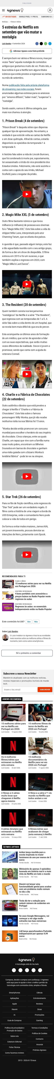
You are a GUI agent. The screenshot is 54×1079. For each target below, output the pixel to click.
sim (29, 622)
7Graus (33, 1060)
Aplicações (14, 998)
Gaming (39, 1020)
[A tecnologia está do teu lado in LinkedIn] (40, 970)
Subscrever (45, 690)
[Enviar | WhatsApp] (45, 43)
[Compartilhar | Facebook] (37, 43)
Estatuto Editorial (14, 1042)
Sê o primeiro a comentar (28, 653)
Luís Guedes (6, 44)
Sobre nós (14, 1036)
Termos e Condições (39, 1028)
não (36, 622)
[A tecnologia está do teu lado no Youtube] (27, 970)
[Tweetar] (41, 43)
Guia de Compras (14, 1020)
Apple (14, 1004)
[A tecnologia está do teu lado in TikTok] (34, 970)
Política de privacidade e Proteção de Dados (14, 1029)
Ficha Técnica (14, 1047)
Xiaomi (14, 1009)
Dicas (39, 1009)
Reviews (39, 1004)
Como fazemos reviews (14, 1053)
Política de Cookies (39, 1033)
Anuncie (39, 1044)
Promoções (39, 1015)
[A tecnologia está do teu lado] (15, 10)
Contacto (39, 1039)
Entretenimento (39, 998)
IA (14, 1015)
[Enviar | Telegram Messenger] (50, 43)
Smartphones (14, 993)
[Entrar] (50, 10)
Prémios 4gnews (39, 1050)
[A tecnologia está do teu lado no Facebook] (14, 970)
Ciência (39, 993)
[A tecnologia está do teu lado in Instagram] (20, 970)
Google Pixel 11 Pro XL (28, 17)
